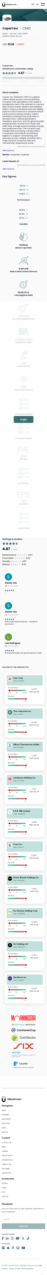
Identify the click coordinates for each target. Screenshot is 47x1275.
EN (33, 4)
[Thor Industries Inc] (25, 722)
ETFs (3, 1192)
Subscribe (23, 1226)
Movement (6, 1115)
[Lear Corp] (25, 688)
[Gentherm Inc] (25, 988)
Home (4, 1110)
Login (23, 419)
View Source (8, 150)
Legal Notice (6, 1173)
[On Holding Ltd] (25, 954)
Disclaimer (6, 1169)
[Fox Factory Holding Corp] (25, 921)
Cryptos (5, 1196)
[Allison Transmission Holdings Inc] (25, 755)
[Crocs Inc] (25, 855)
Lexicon (5, 1132)
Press (4, 1147)
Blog (4, 1128)
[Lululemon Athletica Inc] (25, 788)
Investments (6, 1119)
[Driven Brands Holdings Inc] (25, 888)
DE (37, 4)
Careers (5, 1151)
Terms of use (6, 1164)
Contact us (6, 1142)
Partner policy (7, 1160)
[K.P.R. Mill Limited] (25, 821)
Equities (5, 1183)
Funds (4, 1188)
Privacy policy (7, 1156)
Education (6, 1123)
